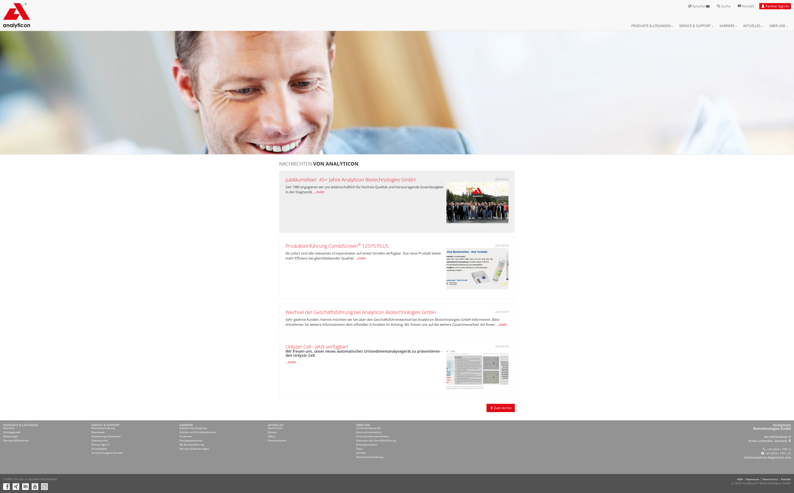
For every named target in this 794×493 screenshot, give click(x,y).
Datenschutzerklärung (369, 457)
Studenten (185, 436)
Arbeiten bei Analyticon (193, 428)
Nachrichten (275, 428)
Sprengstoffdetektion (16, 440)
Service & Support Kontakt (107, 453)
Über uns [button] (777, 26)
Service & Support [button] (695, 26)
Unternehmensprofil (368, 428)
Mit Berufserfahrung (191, 444)
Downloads (98, 432)
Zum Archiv (502, 408)
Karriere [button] (727, 26)
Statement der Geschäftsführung (376, 440)
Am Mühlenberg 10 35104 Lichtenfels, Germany (769, 439)
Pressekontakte (277, 440)
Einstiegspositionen (191, 440)
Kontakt (361, 453)
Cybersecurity (99, 440)
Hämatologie (10, 436)
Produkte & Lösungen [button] (651, 26)
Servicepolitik (99, 448)
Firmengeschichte (366, 444)
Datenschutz (770, 479)
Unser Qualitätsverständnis (372, 436)
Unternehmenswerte (368, 432)
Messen (272, 432)
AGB (739, 479)
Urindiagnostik (12, 432)
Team (359, 448)
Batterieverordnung (103, 428)
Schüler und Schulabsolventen (197, 432)
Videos (271, 436)
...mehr (319, 192)
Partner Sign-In (100, 444)
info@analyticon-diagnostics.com (767, 457)
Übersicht (9, 428)
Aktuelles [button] (752, 26)
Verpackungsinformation (106, 436)
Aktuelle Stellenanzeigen (194, 448)
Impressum (752, 479)
